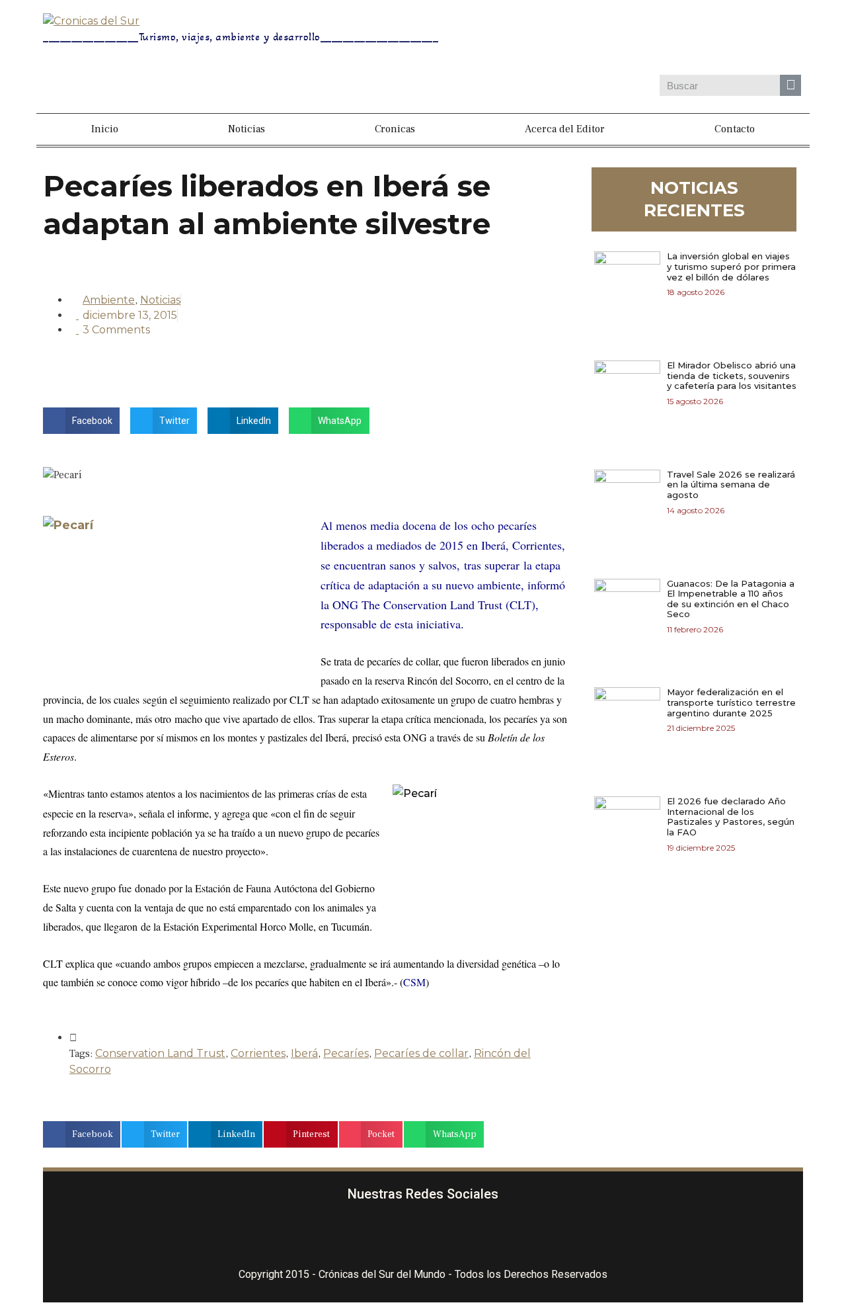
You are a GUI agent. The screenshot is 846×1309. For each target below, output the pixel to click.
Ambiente (109, 300)
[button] (81, 420)
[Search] (790, 85)
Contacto (734, 129)
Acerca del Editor (565, 129)
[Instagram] (643, 39)
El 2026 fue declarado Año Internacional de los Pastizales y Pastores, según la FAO (730, 816)
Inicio (104, 129)
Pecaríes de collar (421, 1053)
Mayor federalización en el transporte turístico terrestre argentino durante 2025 (731, 702)
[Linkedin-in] (501, 1235)
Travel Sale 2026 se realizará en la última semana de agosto (731, 484)
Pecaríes (346, 1053)
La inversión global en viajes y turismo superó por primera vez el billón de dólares (731, 266)
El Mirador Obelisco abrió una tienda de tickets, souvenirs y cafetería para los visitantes (731, 375)
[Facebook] (605, 39)
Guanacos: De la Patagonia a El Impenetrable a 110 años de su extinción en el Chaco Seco (730, 599)
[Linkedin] (720, 39)
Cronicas (395, 129)
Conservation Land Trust (160, 1053)
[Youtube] (758, 39)
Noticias (246, 129)
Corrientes (258, 1053)
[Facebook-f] (345, 1235)
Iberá (304, 1053)
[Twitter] (682, 39)
